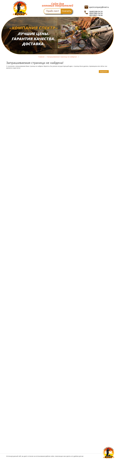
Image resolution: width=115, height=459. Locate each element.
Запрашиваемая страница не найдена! (62, 57)
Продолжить (104, 71)
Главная (41, 57)
